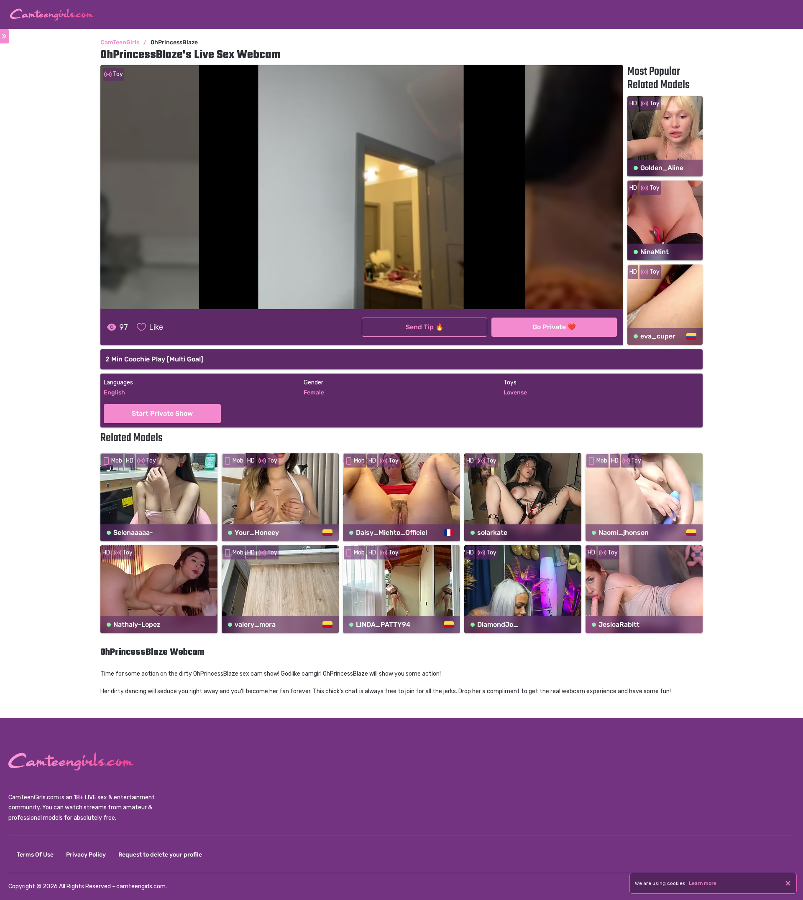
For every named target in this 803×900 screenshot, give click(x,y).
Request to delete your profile (160, 854)
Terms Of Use (35, 854)
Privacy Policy (86, 854)
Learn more (702, 883)
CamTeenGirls (119, 42)
